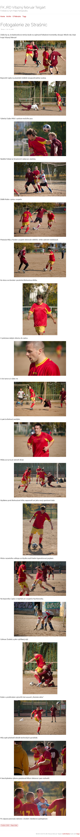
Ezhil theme (66, 834)
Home (2, 16)
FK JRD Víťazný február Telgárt (23, 7)
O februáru (17, 16)
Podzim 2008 (5, 825)
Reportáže (14, 825)
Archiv (8, 16)
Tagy (24, 16)
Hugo (78, 834)
